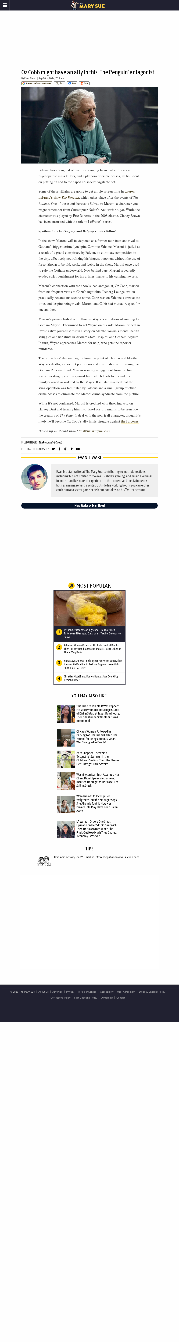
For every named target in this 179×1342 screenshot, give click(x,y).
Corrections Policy (60, 997)
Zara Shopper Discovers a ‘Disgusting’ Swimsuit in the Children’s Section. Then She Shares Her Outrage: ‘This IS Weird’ (97, 758)
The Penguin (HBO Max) (50, 442)
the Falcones (130, 421)
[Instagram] (65, 450)
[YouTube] (78, 450)
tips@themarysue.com (94, 430)
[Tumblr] (71, 450)
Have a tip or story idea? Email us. (74, 857)
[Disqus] (89, 921)
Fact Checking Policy (85, 997)
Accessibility (106, 991)
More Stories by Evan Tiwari (89, 505)
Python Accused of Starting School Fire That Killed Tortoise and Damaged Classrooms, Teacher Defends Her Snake (92, 633)
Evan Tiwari (30, 78)
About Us (43, 991)
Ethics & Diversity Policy (152, 991)
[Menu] (5, 5)
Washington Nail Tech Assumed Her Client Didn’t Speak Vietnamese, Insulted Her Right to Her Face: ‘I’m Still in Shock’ (97, 780)
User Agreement (126, 991)
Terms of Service (87, 991)
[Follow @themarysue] (53, 450)
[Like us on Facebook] (59, 450)
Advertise (57, 991)
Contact (120, 997)
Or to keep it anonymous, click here (117, 857)
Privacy (70, 991)
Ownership (107, 997)
